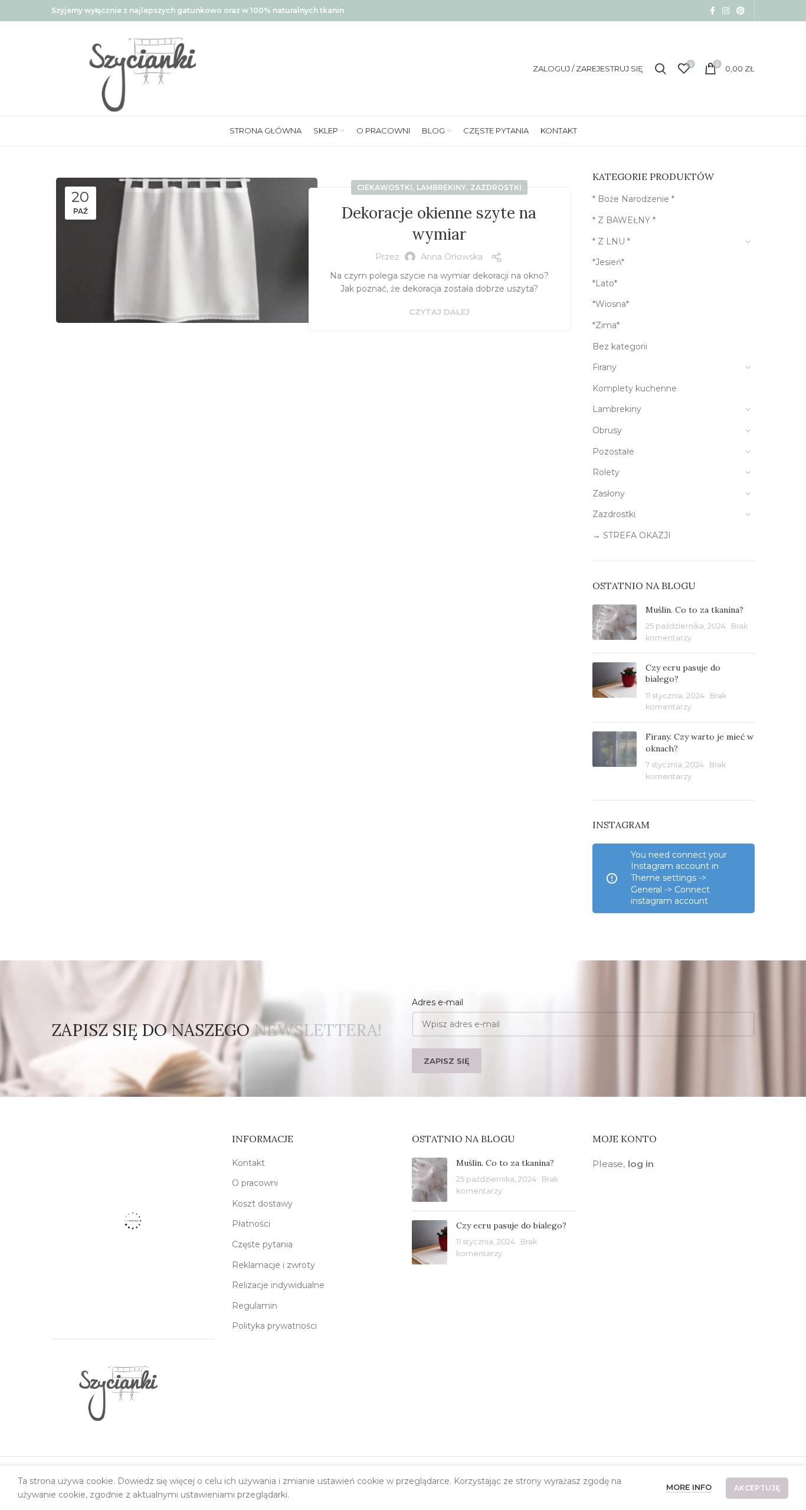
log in (641, 1163)
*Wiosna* (610, 304)
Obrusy (607, 430)
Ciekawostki (384, 187)
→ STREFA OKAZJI (631, 535)
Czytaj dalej (439, 312)
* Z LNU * (611, 241)
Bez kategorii (619, 346)
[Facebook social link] (712, 10)
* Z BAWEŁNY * (624, 220)
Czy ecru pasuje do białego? (511, 1225)
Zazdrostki (496, 187)
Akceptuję (757, 1487)
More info (689, 1487)
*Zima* (606, 325)
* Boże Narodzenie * (633, 199)
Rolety (606, 472)
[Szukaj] (660, 68)
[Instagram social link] (726, 10)
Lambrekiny (441, 187)
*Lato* (604, 283)
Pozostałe (613, 451)
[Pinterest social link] (740, 10)
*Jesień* (608, 262)
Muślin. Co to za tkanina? (694, 609)
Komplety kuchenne (634, 388)
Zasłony (608, 493)
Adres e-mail (437, 1002)
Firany (604, 367)
